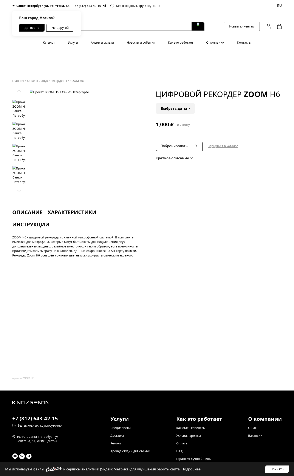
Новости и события (141, 42)
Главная (18, 81)
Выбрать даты (174, 108)
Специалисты (120, 428)
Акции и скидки (102, 42)
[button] (174, 158)
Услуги (73, 42)
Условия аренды (188, 435)
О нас (252, 428)
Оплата (181, 443)
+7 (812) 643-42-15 (88, 6)
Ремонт (115, 443)
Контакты (244, 42)
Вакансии (255, 435)
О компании (215, 42)
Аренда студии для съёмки (130, 451)
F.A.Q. (180, 451)
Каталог (49, 42)
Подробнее (191, 469)
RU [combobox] (279, 6)
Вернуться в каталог (223, 146)
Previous (19, 90)
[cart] (279, 26)
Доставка (117, 435)
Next (19, 190)
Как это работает (180, 42)
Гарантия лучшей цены (193, 459)
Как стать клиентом (190, 428)
